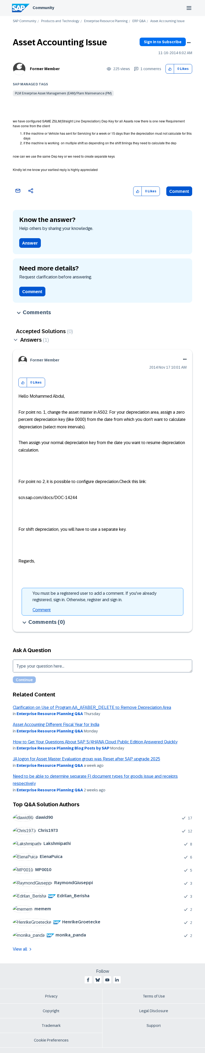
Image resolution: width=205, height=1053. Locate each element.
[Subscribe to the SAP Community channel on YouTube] (107, 980)
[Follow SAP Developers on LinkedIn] (117, 980)
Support (154, 1025)
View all (20, 949)
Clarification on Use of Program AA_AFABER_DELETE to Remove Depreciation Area (92, 707)
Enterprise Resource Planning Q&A (50, 714)
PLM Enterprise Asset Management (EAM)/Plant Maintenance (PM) (63, 93)
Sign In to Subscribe (163, 42)
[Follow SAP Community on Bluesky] (98, 980)
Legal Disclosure (153, 1011)
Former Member (45, 69)
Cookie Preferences (51, 1040)
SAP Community (24, 21)
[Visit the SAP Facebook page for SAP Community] (88, 980)
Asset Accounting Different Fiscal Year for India (56, 724)
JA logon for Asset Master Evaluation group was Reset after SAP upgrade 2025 (86, 759)
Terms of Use (154, 996)
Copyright (51, 1011)
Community (43, 8)
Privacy (51, 996)
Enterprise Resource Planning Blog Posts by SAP (63, 748)
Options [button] (189, 43)
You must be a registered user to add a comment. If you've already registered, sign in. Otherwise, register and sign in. (94, 596)
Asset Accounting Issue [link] (167, 21)
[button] (170, 69)
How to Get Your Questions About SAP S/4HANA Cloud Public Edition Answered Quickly (95, 742)
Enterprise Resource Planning (106, 21)
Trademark (51, 1025)
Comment (179, 191)
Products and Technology (60, 21)
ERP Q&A (138, 21)
